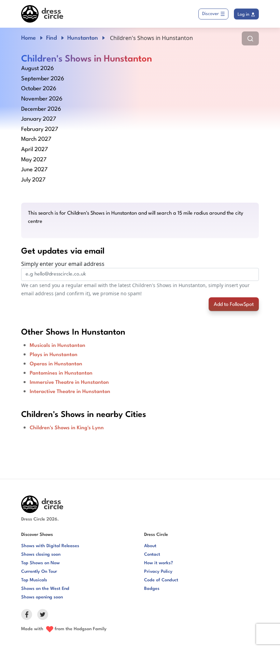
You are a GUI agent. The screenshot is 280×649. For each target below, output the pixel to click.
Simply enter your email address (62, 264)
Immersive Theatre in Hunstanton (69, 382)
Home (28, 38)
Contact (152, 554)
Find (51, 38)
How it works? (158, 563)
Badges (151, 588)
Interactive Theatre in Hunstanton (70, 391)
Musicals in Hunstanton (57, 345)
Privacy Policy (158, 571)
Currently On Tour (39, 571)
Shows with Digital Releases (50, 546)
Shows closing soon (40, 554)
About (150, 546)
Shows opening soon (42, 597)
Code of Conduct (161, 580)
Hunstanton (82, 38)
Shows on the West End (45, 588)
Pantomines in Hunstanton (61, 373)
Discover (210, 14)
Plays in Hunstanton (54, 354)
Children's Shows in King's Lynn (67, 428)
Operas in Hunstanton (56, 364)
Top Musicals (34, 580)
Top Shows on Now (40, 563)
